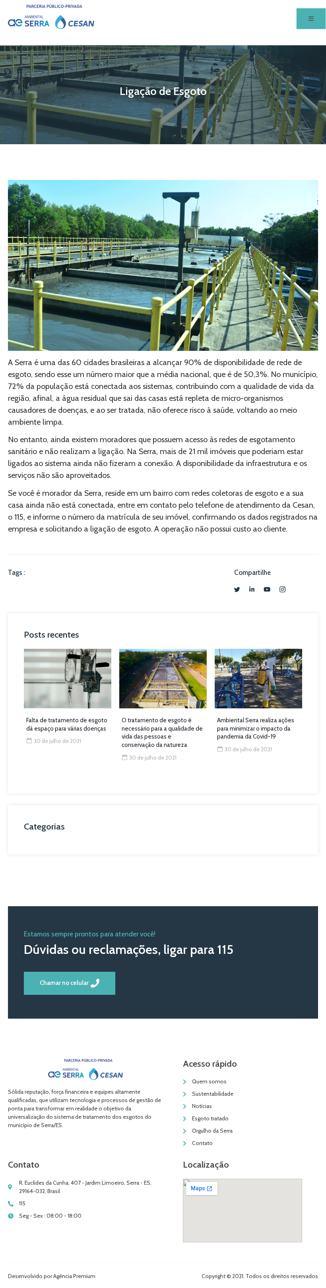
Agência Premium (74, 1276)
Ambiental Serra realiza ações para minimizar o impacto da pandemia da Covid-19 (255, 729)
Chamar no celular (64, 982)
